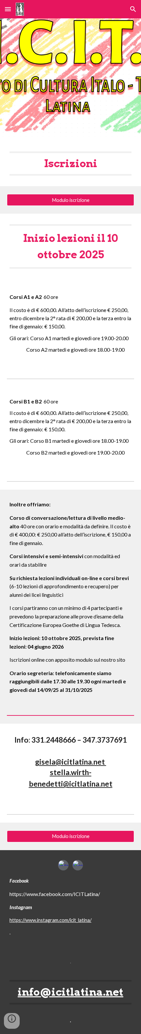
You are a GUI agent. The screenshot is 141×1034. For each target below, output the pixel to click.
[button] (8, 9)
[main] (70, 163)
